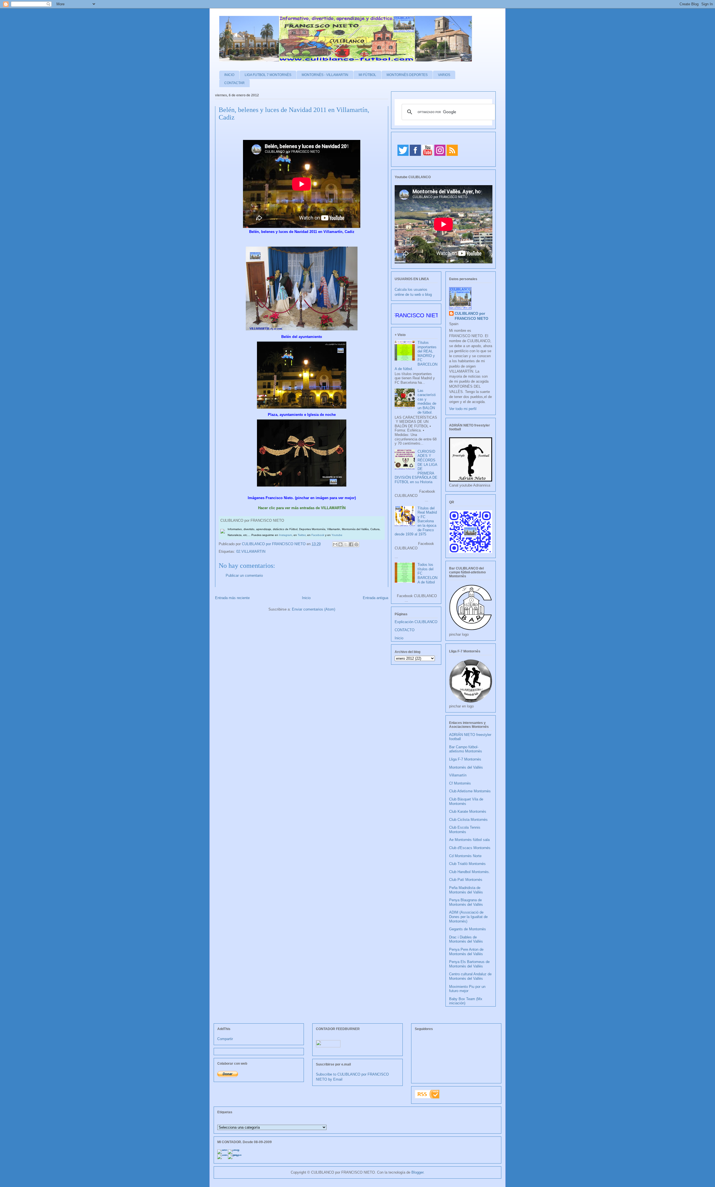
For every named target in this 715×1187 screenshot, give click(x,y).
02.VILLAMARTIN (250, 551)
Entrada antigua (375, 598)
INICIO (229, 75)
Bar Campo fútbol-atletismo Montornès (465, 749)
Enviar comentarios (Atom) (313, 609)
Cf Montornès (460, 783)
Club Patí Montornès (465, 880)
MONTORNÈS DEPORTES (407, 75)
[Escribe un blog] (340, 544)
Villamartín (457, 775)
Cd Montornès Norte (465, 856)
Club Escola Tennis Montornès (464, 829)
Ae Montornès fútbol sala (469, 840)
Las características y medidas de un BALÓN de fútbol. (427, 401)
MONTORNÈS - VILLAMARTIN (325, 75)
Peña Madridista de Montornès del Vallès (466, 890)
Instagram (285, 535)
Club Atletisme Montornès (470, 791)
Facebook (317, 535)
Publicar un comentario (244, 575)
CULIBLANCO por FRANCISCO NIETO (274, 544)
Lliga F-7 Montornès (465, 759)
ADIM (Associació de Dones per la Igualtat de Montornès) (468, 916)
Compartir (225, 1039)
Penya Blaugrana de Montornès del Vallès (466, 902)
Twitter (302, 535)
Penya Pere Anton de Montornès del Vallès (466, 951)
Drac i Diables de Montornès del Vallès (466, 939)
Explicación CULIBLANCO (416, 622)
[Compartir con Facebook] (351, 544)
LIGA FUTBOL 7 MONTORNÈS (268, 75)
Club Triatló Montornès (467, 864)
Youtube (337, 535)
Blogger (417, 1172)
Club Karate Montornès (467, 811)
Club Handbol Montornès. (469, 872)
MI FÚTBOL (367, 75)
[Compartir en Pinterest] (356, 544)
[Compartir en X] (346, 544)
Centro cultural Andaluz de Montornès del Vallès (470, 976)
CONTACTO (404, 630)
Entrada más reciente (232, 598)
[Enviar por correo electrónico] (335, 544)
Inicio (306, 598)
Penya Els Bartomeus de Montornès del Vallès (469, 964)
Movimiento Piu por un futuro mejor (467, 989)
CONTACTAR (234, 83)
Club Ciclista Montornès (468, 819)
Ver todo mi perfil (462, 409)
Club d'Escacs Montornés (469, 848)
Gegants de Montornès (467, 929)
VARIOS (444, 75)
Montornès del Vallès (466, 767)
